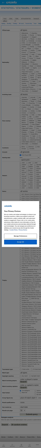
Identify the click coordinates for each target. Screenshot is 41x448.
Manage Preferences (20, 236)
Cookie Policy (13, 230)
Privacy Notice (23, 230)
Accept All (20, 242)
